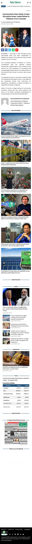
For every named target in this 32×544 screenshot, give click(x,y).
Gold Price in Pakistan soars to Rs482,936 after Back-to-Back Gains (15, 368)
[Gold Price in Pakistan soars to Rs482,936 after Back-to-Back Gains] (16, 358)
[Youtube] (7, 534)
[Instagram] (9, 534)
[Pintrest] (15, 534)
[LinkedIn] (6, 50)
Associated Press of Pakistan (11, 22)
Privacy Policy (19, 529)
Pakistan (28, 10)
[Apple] (23, 534)
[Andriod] (20, 534)
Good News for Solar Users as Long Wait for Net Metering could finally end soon (15, 272)
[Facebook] (2, 50)
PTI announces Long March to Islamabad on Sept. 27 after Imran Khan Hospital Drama (14, 191)
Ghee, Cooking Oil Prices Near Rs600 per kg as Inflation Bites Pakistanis (15, 164)
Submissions (4, 531)
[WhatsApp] (13, 50)
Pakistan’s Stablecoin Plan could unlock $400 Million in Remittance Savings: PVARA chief (14, 218)
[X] (9, 50)
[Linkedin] (17, 534)
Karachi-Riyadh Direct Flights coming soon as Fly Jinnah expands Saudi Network (16, 137)
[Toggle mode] (28, 3)
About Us (3, 529)
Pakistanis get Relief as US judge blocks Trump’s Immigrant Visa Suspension (20, 340)
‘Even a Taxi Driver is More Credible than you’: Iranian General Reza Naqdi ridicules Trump (15, 308)
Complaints (27, 529)
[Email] (16, 50)
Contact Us (11, 529)
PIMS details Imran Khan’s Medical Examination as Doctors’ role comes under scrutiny (15, 245)
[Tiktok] (12, 534)
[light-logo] (16, 2)
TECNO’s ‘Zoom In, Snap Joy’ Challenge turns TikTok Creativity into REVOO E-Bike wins (20, 332)
